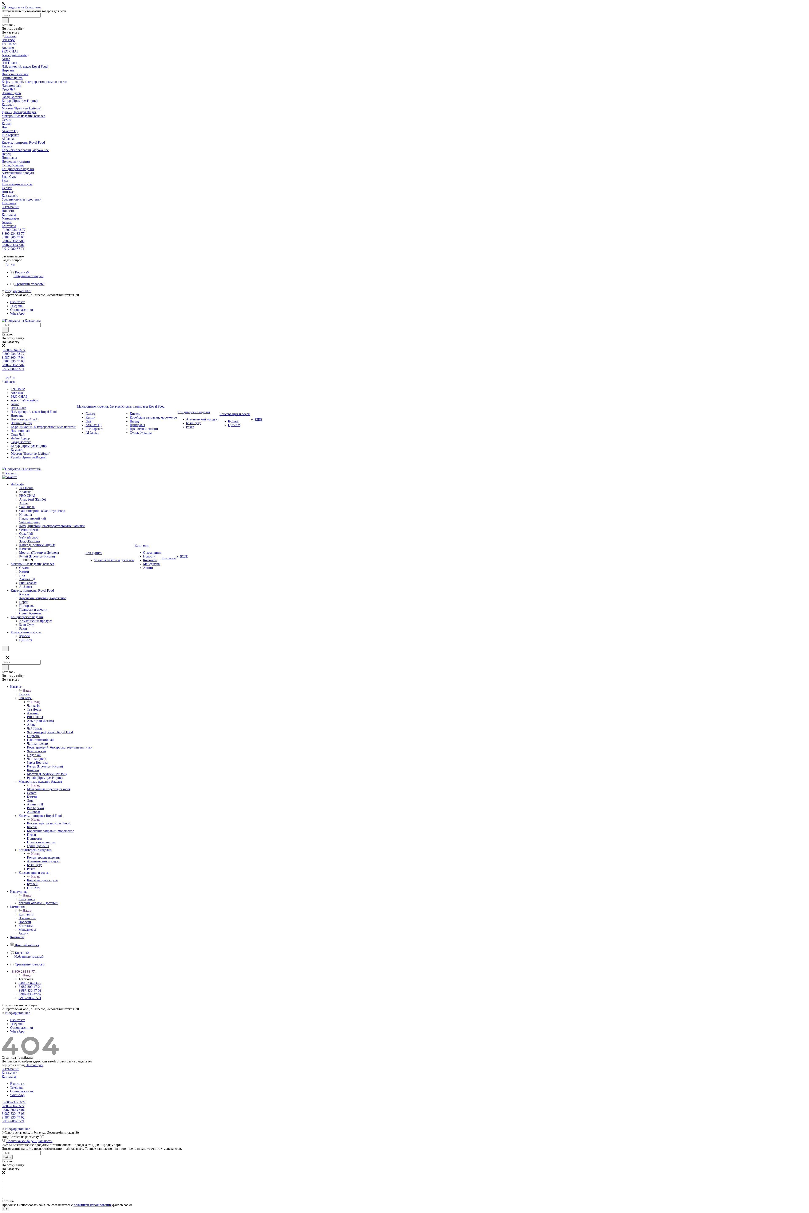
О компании (10, 1069)
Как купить (27, 899)
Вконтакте (17, 302)
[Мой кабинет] (3, 654)
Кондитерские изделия (43, 857)
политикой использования (92, 1205)
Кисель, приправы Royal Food (48, 823)
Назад (27, 690)
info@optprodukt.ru (18, 291)
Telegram (16, 306)
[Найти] (5, 20)
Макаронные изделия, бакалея (48, 789)
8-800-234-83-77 (14, 230)
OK (5, 1209)
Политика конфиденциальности (29, 1141)
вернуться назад (13, 1065)
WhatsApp (17, 313)
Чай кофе (33, 705)
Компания (26, 914)
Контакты (9, 1076)
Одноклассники (21, 309)
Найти (7, 1157)
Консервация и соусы (42, 880)
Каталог (24, 694)
